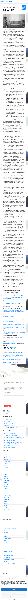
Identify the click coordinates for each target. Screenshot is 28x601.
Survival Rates (17, 360)
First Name (6, 397)
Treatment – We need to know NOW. (11, 9)
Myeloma (7, 358)
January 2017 (7, 514)
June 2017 (6, 503)
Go (23, 453)
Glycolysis (6, 542)
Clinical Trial (20, 355)
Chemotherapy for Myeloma (12, 352)
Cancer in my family (8, 526)
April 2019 (6, 476)
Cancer (12, 354)
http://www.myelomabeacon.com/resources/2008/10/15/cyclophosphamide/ (13, 315)
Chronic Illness (15, 355)
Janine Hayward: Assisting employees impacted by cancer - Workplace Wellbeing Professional (14, 438)
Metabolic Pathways (8, 547)
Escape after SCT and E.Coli (10, 425)
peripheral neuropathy (8, 555)
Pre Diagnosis (7, 557)
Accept (14, 589)
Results (5, 561)
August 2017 (6, 499)
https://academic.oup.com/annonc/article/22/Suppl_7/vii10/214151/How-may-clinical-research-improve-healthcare (13, 297)
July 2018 (6, 482)
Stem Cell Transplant (10, 360)
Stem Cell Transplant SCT (9, 563)
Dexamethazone (20, 356)
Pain (5, 553)
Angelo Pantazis (14, 337)
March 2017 (6, 509)
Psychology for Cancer (9, 559)
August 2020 (6, 463)
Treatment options (11, 362)
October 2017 (7, 497)
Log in (5, 575)
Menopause (6, 545)
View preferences (14, 596)
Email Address (7, 392)
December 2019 (7, 472)
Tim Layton (6, 435)
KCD (4, 358)
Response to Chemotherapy (14, 359)
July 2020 (6, 465)
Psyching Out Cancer (6, 1)
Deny (14, 593)
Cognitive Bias (6, 356)
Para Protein (11, 358)
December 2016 (7, 516)
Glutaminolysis (7, 540)
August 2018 (6, 480)
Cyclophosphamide (12, 356)
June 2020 (6, 467)
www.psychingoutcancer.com (9, 343)
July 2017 (6, 501)
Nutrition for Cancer (8, 551)
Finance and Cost (7, 538)
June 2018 (6, 484)
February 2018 (7, 491)
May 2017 (6, 505)
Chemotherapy (21, 354)
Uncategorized (7, 568)
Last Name (6, 401)
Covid (5, 530)
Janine (5, 433)
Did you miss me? (8, 419)
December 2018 (7, 478)
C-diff (5, 524)
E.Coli (5, 534)
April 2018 (6, 488)
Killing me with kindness (9, 445)
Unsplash (21, 337)
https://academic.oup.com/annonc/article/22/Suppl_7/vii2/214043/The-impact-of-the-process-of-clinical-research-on (13, 303)
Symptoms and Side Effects (10, 566)
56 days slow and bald (8, 423)
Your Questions (7, 570)
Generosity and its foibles (9, 440)
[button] (26, 578)
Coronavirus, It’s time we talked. (11, 427)
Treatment (5, 362)
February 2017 (7, 512)
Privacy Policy (14, 599)
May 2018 (6, 486)
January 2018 (7, 493)
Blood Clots (6, 521)
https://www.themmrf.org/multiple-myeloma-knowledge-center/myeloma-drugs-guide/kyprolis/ (13, 310)
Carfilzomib (16, 354)
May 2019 (6, 474)
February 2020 (7, 470)
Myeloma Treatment (8, 549)
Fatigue (5, 536)
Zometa (16, 362)
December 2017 (7, 495)
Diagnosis (6, 532)
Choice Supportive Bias (7, 355)
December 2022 (7, 459)
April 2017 (6, 507)
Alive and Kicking (7, 421)
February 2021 (7, 461)
